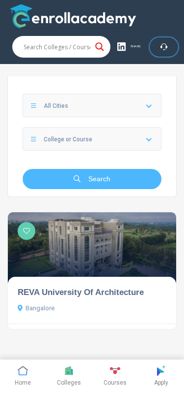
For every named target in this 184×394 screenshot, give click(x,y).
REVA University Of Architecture (81, 292)
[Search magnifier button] (99, 47)
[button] (129, 46)
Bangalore (40, 308)
